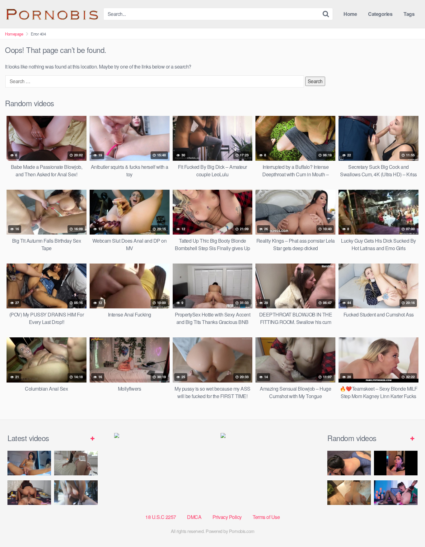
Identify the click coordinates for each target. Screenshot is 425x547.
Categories (380, 13)
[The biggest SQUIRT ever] (396, 492)
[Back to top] (408, 527)
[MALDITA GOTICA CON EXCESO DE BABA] (396, 463)
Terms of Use (266, 517)
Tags (409, 13)
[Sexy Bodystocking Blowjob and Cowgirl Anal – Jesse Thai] (29, 492)
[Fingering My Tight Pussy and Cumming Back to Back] (29, 463)
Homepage (14, 34)
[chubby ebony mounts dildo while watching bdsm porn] (76, 492)
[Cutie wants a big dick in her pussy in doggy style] (76, 463)
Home (350, 13)
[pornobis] (51, 14)
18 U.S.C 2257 (160, 517)
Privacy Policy (227, 517)
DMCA (194, 517)
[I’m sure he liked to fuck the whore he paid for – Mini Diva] (349, 492)
